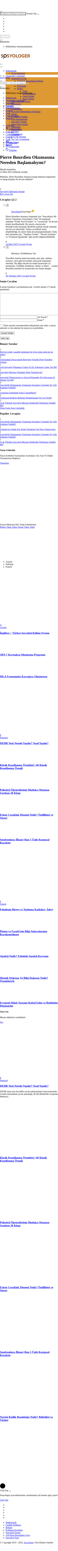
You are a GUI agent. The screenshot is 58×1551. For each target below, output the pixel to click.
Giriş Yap (5, 36)
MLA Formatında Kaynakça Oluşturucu (23, 676)
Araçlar (3, 626)
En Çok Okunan (18, 136)
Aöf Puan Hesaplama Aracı (18, 1535)
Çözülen (15, 131)
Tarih (8, 113)
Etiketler (13, 150)
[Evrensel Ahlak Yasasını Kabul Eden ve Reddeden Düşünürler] (10, 997)
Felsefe (9, 110)
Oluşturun (4, 463)
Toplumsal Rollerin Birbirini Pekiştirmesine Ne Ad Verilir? (26, 398)
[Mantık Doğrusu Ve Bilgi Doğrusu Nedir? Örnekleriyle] (10, 972)
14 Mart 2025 (12, 244)
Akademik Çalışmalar (15, 100)
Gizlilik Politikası (13, 1525)
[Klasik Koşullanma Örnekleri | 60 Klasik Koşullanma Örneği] (10, 759)
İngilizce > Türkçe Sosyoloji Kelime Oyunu (24, 633)
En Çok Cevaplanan (20, 139)
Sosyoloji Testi (12, 1538)
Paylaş (29, 244)
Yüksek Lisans (12, 116)
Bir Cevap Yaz (6, 194)
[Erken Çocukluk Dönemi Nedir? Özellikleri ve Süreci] (10, 809)
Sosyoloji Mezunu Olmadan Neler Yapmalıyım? (21, 372)
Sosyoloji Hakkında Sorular (12, 191)
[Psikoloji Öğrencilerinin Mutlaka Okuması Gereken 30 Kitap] (10, 784)
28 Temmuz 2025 (14, 276)
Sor (1, 1022)
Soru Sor (13, 143)
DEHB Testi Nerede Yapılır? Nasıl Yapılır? (24, 743)
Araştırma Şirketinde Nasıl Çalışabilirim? (18, 393)
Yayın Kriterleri (18, 73)
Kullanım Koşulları (14, 1530)
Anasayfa (10, 125)
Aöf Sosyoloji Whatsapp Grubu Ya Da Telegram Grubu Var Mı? (28, 367)
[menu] (1, 66)
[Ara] (38, 14)
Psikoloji (9, 105)
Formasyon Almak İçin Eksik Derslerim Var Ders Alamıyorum (27, 429)
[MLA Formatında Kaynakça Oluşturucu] (10, 671)
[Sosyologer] (15, 61)
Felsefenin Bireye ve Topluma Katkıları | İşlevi (26, 909)
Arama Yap (31, 13)
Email (40, 320)
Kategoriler (14, 146)
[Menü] (1, 64)
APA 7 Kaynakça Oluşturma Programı (22, 654)
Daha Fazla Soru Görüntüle (12, 408)
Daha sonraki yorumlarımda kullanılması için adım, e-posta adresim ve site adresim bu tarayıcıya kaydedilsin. (28, 326)
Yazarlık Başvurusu (14, 3)
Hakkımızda (11, 71)
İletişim (9, 118)
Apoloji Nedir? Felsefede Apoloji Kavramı (24, 956)
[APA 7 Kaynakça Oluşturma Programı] (10, 649)
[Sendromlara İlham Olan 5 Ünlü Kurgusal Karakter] (10, 834)
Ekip (8, 6)
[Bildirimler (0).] (1, 86)
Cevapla (22, 244)
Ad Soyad (42, 317)
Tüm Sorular (15, 129)
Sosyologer (5, 77)
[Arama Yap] (1, 11)
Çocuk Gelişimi (13, 108)
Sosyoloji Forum (13, 1532)
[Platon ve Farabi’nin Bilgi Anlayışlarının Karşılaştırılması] (10, 926)
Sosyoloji (10, 103)
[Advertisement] (29, 493)
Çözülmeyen (17, 134)
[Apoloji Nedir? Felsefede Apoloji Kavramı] (10, 951)
